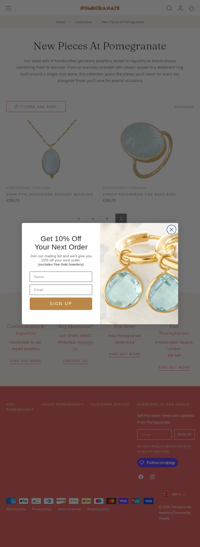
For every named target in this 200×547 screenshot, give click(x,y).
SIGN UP (61, 303)
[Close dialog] (171, 229)
